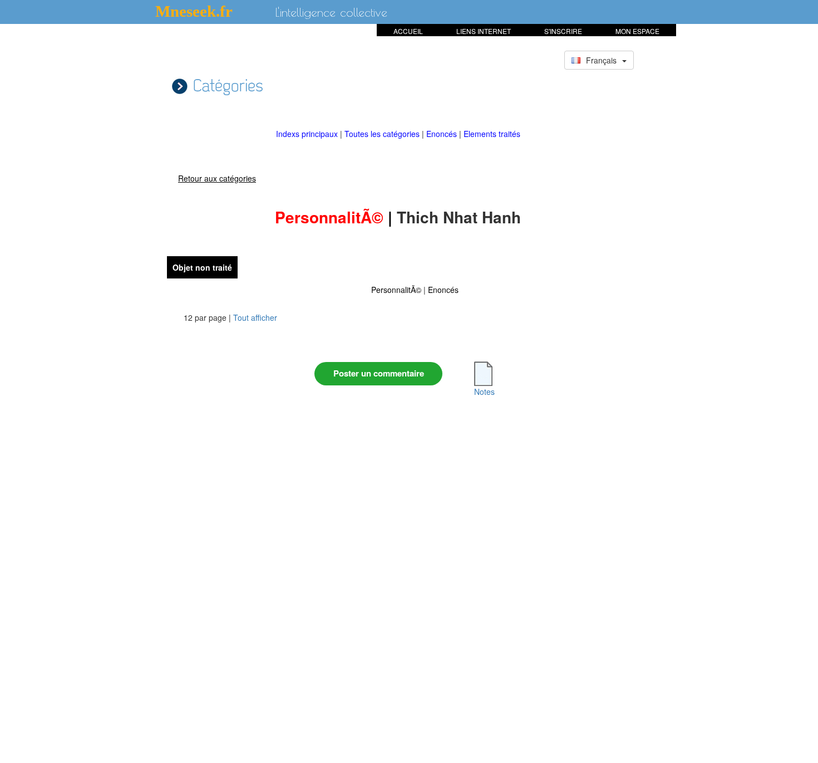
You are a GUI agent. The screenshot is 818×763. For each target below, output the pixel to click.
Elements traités (492, 133)
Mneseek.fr (194, 11)
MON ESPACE (637, 31)
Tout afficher (255, 317)
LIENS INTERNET (483, 31)
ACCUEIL (408, 31)
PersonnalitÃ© (396, 289)
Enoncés (442, 133)
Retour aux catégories (217, 178)
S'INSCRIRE (563, 31)
